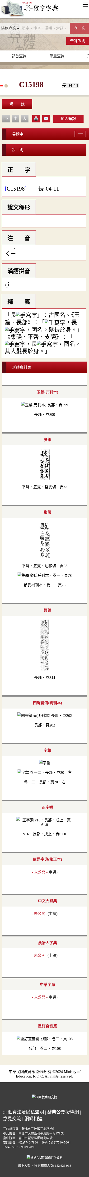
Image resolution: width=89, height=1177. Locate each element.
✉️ (46, 118)
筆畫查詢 (57, 56)
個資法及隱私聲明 (26, 1112)
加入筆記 (68, 119)
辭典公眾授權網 (63, 1112)
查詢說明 (77, 41)
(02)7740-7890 (28, 1142)
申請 (52, 872)
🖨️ (36, 118)
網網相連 (33, 1118)
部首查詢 (19, 56)
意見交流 (12, 1118)
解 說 (17, 104)
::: (1, 86)
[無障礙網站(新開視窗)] (44, 1157)
